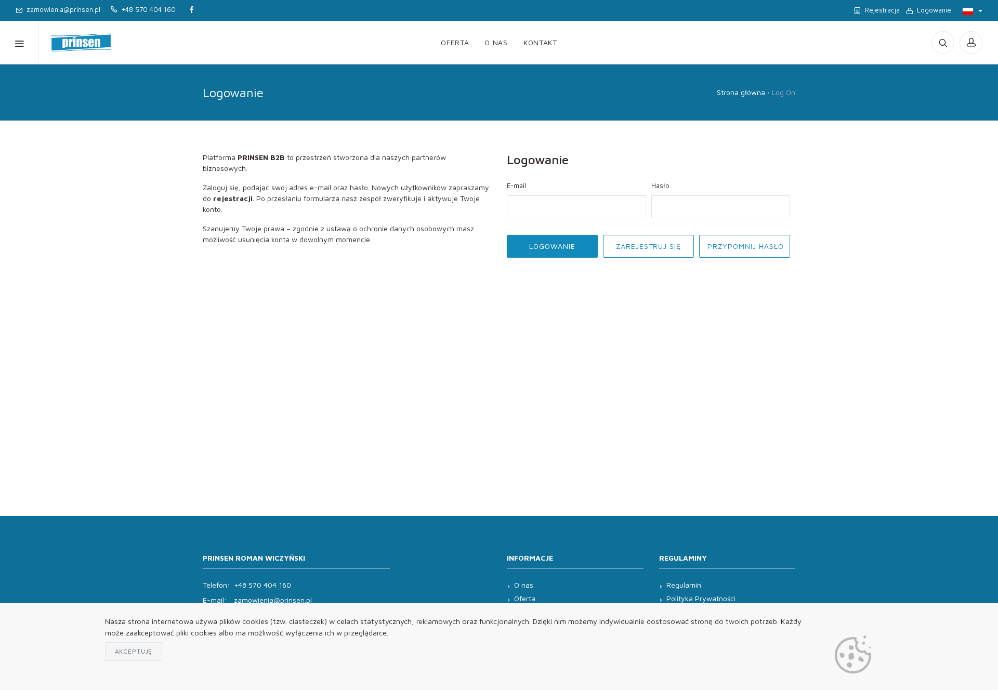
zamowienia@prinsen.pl (61, 9)
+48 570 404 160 (146, 9)
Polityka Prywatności (701, 598)
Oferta (455, 42)
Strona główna (741, 92)
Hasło (660, 185)
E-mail (516, 185)
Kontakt (540, 42)
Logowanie (932, 10)
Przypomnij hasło (745, 246)
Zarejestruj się (648, 246)
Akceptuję (134, 651)
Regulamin (683, 584)
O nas (496, 42)
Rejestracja (880, 10)
